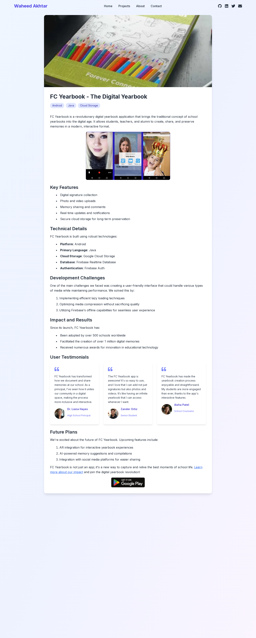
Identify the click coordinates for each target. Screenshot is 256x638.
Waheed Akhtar (31, 6)
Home (108, 6)
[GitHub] (220, 6)
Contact (156, 6)
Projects (124, 6)
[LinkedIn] (226, 6)
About (140, 6)
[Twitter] (233, 6)
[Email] (240, 6)
